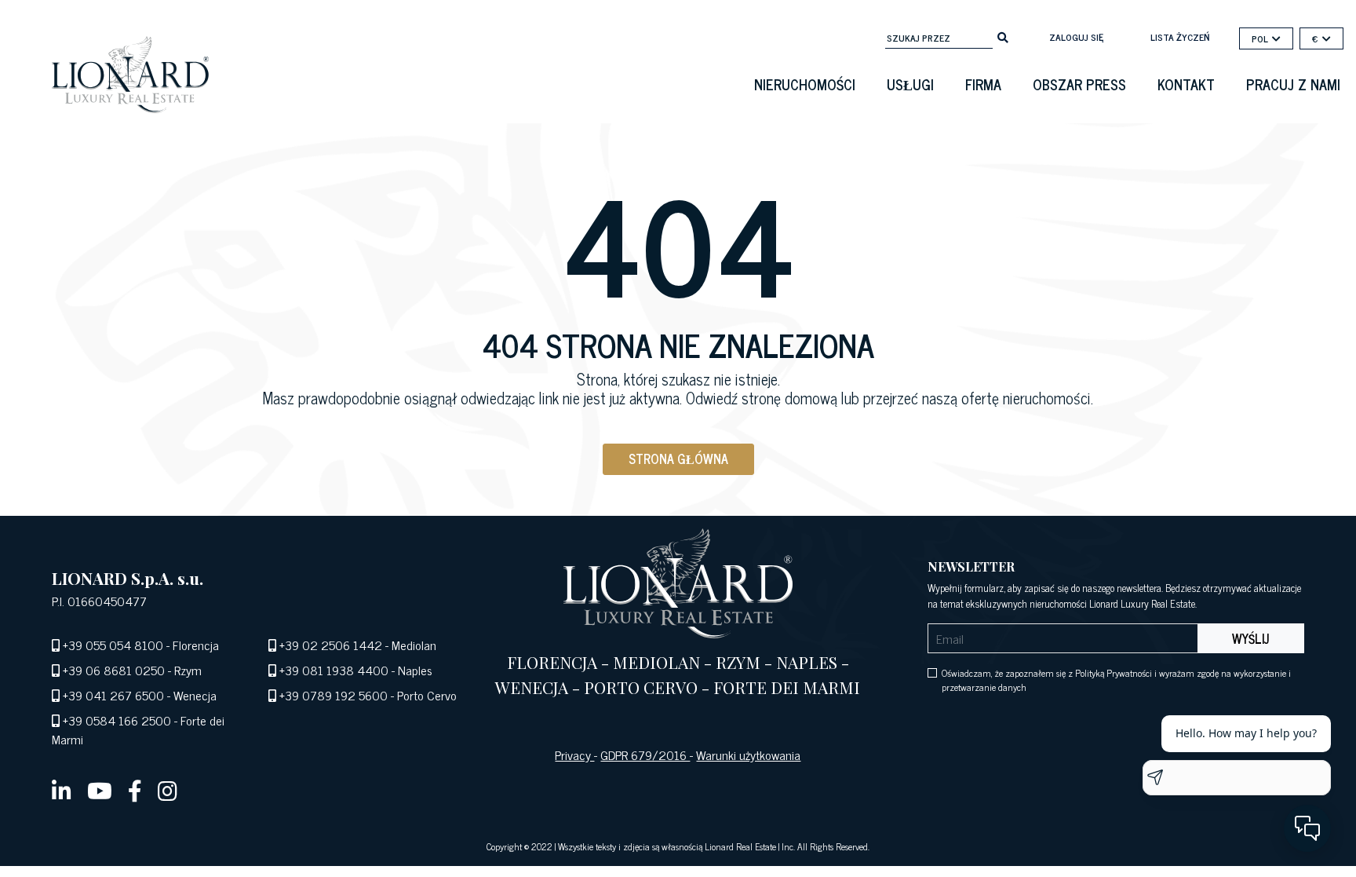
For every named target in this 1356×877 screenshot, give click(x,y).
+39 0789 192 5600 (333, 695)
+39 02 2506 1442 (330, 644)
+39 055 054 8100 (113, 644)
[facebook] (135, 790)
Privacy (574, 754)
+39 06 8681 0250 (114, 670)
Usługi (910, 84)
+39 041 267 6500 (113, 695)
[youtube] (99, 790)
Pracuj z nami (1293, 84)
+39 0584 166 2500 (117, 720)
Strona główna (678, 458)
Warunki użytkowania (748, 754)
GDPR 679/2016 (645, 754)
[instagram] (167, 790)
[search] (1003, 36)
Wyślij (1251, 638)
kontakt (1186, 84)
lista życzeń (1179, 37)
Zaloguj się (1076, 37)
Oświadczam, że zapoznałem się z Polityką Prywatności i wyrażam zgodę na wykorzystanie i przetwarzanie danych (1116, 680)
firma (983, 84)
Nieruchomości (804, 84)
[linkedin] (61, 790)
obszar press (1079, 84)
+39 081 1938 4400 (334, 670)
